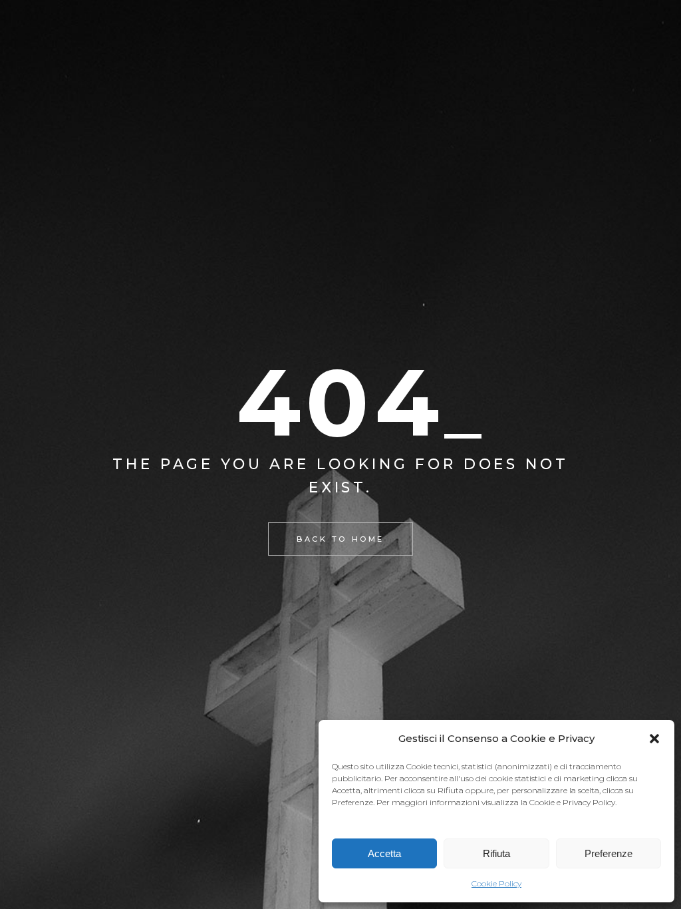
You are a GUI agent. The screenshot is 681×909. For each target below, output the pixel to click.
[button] (654, 738)
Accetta (384, 853)
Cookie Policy (496, 883)
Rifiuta (496, 853)
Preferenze (608, 853)
